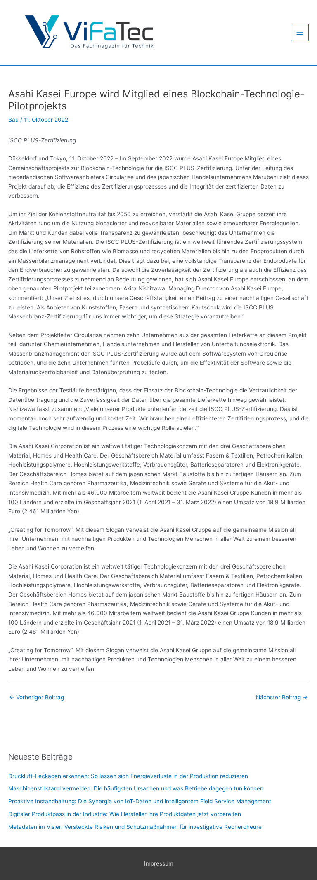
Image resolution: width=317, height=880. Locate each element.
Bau (13, 119)
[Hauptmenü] (300, 32)
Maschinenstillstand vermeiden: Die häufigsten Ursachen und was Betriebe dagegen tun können (135, 788)
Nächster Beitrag (282, 697)
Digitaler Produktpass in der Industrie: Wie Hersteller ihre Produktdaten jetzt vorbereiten (124, 814)
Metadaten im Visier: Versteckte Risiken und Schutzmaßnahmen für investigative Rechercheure (135, 826)
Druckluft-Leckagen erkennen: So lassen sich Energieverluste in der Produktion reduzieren (128, 776)
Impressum (158, 863)
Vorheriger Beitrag (36, 697)
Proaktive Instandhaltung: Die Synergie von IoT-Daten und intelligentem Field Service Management (139, 801)
